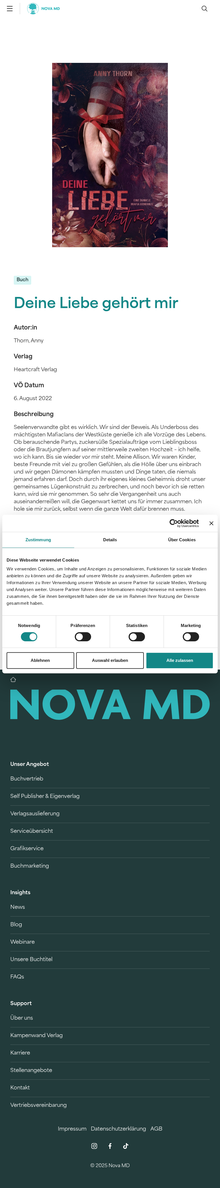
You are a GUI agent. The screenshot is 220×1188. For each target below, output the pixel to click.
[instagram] (94, 1146)
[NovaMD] (16, 679)
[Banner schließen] (211, 523)
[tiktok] (125, 1146)
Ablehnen (40, 660)
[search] (204, 8)
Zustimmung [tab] (38, 539)
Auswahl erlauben (110, 660)
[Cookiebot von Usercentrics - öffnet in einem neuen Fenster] (174, 523)
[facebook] (110, 1146)
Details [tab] (110, 539)
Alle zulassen (179, 660)
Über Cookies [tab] (182, 539)
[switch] (83, 636)
